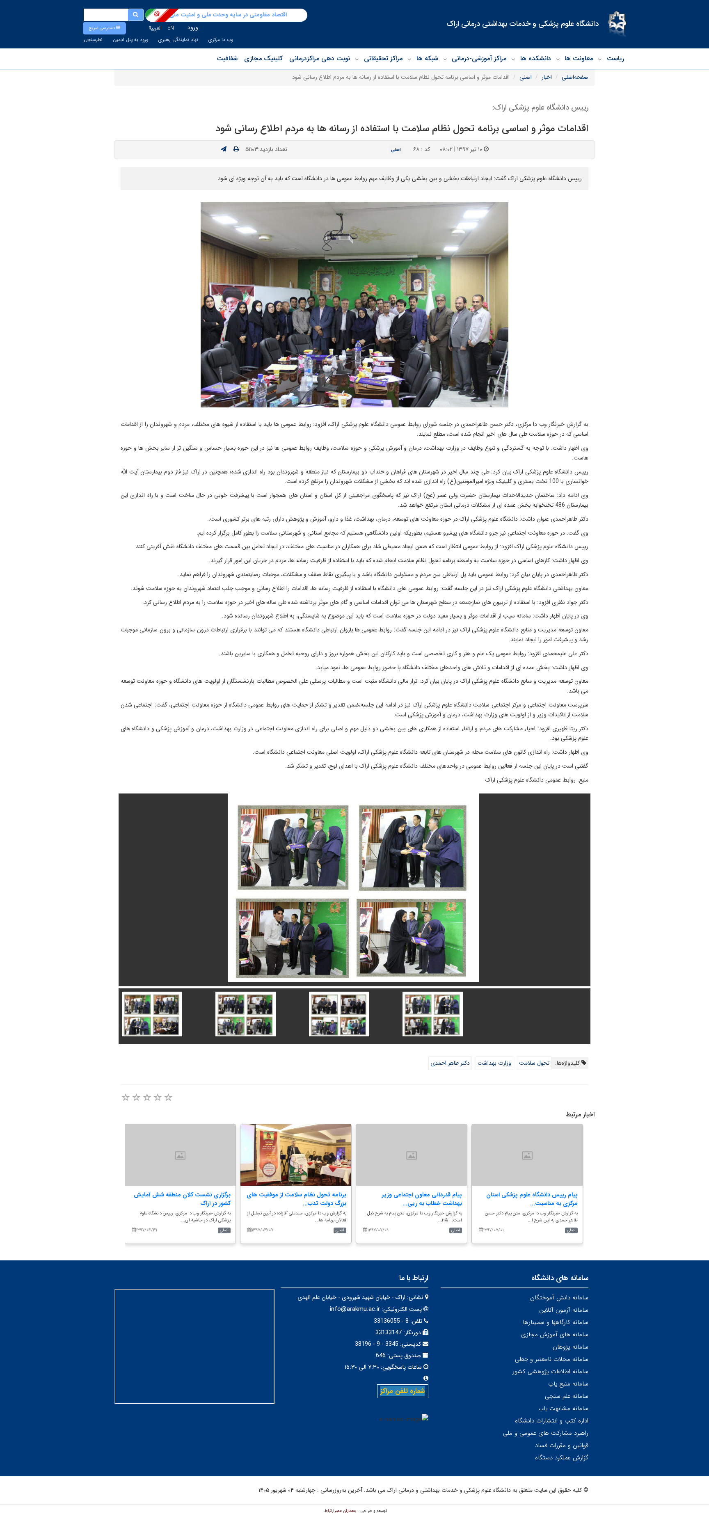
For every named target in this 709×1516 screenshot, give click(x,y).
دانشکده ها (535, 58)
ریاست (615, 58)
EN (170, 28)
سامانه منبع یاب (568, 1384)
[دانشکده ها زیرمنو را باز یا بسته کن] (513, 59)
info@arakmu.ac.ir (355, 1309)
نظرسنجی (93, 39)
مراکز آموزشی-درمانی (479, 58)
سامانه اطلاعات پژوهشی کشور (550, 1372)
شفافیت (227, 58)
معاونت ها (579, 58)
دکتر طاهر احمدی (450, 1063)
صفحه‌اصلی (575, 77)
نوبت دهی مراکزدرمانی (319, 58)
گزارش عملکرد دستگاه (561, 1458)
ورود (193, 27)
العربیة (155, 28)
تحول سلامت (534, 1063)
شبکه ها (427, 58)
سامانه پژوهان (570, 1347)
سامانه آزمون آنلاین (563, 1310)
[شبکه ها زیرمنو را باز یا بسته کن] (409, 59)
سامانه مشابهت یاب (563, 1408)
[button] (104, 28)
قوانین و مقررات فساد (561, 1445)
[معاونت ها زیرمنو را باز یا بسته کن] (558, 59)
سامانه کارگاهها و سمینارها (555, 1322)
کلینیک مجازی (263, 58)
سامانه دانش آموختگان (559, 1298)
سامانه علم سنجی (566, 1396)
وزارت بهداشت (494, 1063)
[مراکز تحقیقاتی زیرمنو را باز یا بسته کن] (357, 59)
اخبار (547, 77)
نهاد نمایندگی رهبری (178, 39)
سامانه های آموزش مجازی (554, 1335)
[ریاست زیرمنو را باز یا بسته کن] (600, 59)
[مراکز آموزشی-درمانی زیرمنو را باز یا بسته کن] (445, 59)
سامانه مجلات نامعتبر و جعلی (551, 1359)
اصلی (525, 77)
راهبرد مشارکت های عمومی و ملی (545, 1433)
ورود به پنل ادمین (130, 39)
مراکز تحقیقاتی (383, 58)
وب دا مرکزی (220, 39)
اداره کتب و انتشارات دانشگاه (551, 1421)
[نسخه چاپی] (236, 149)
